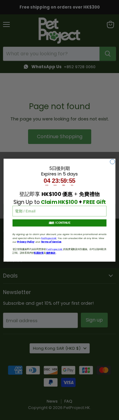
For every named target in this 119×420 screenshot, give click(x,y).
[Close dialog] (112, 161)
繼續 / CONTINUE (59, 222)
